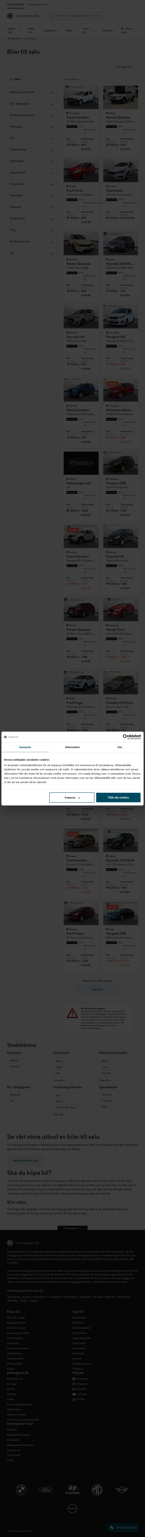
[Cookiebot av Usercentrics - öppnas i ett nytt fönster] (125, 736)
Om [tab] (120, 746)
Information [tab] (72, 746)
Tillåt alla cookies (118, 797)
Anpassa (70, 797)
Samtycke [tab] (25, 746)
